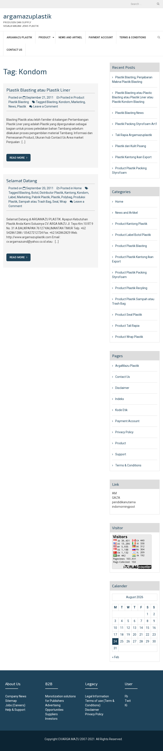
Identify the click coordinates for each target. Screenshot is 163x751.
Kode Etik (121, 410)
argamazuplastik (27, 16)
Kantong (70, 192)
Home (78, 188)
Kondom (64, 102)
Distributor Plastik (51, 192)
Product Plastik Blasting (131, 246)
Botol (34, 192)
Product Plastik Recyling (131, 288)
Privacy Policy (124, 432)
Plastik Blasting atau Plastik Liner (38, 89)
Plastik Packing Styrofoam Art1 (136, 124)
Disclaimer (122, 388)
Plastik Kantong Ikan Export (133, 157)
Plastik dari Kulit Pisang (130, 146)
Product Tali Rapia (127, 325)
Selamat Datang (21, 180)
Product (45, 37)
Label (12, 197)
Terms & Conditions (132, 37)
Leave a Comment (45, 106)
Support (120, 454)
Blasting (52, 102)
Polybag (66, 197)
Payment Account (101, 37)
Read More (17, 157)
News (12, 106)
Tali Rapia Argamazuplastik (133, 135)
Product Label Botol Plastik (133, 234)
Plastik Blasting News (129, 113)
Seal (55, 201)
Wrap (63, 201)
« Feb (115, 657)
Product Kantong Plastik (131, 223)
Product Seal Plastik (128, 314)
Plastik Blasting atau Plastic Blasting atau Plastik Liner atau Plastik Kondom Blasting (132, 97)
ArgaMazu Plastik (19, 37)
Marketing (78, 102)
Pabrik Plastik (41, 197)
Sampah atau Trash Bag (35, 201)
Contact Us (14, 49)
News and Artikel (70, 37)
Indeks (119, 399)
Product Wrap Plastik (129, 336)
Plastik (21, 106)
